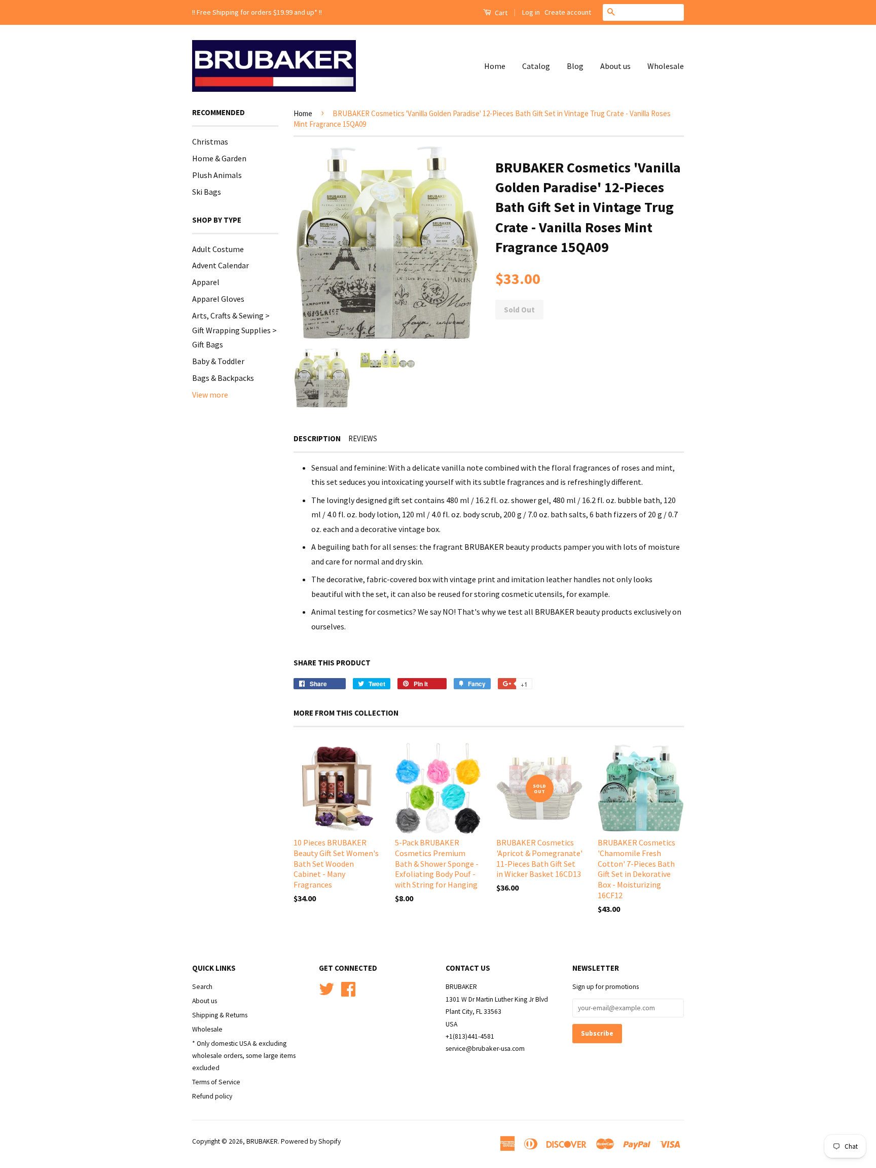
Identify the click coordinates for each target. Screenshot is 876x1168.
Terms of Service (216, 1082)
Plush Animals (217, 175)
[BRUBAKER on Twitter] (326, 987)
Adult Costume (218, 249)
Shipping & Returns (219, 1015)
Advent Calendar (220, 265)
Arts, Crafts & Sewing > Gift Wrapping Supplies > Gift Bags (234, 330)
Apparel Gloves (218, 299)
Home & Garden (219, 158)
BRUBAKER (262, 1141)
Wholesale (665, 66)
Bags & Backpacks (223, 378)
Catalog (536, 66)
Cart (500, 12)
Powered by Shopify (311, 1141)
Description (317, 438)
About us (615, 66)
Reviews (362, 438)
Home (494, 66)
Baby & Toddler (218, 361)
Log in (531, 12)
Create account (567, 12)
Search (202, 986)
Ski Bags (206, 192)
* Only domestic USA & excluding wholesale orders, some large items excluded (244, 1056)
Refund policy (212, 1096)
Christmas (210, 141)
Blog (575, 66)
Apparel (206, 282)
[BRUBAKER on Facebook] (348, 987)
